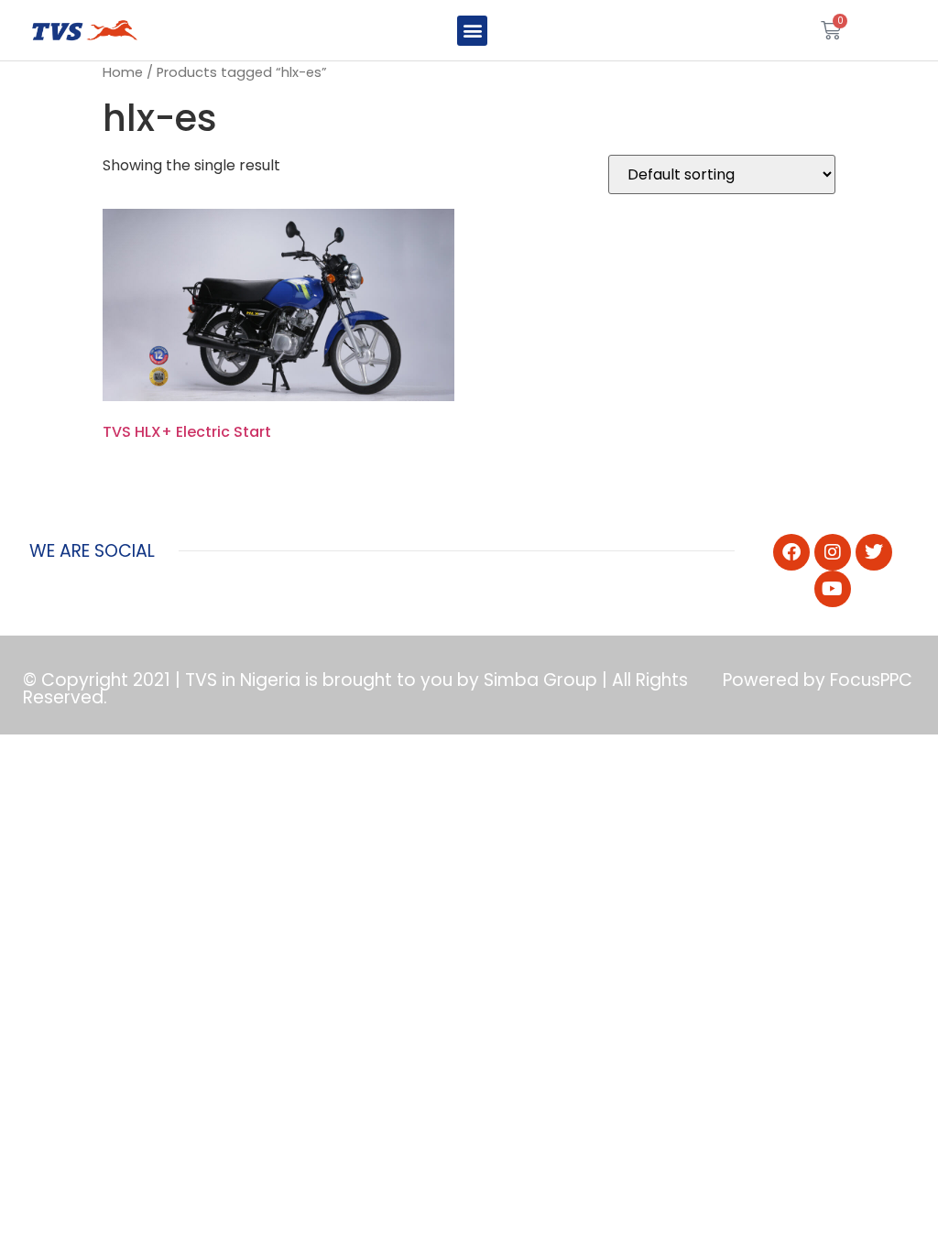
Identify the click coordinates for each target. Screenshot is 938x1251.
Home (123, 72)
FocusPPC (871, 680)
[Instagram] (832, 552)
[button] (472, 31)
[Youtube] (832, 589)
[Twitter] (874, 552)
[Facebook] (791, 552)
